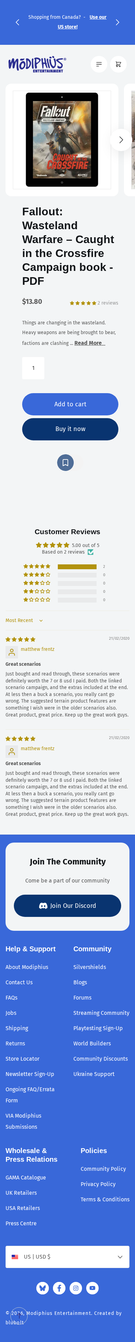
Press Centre (21, 1223)
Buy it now (70, 429)
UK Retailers (21, 1193)
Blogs (80, 982)
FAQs (11, 997)
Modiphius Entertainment (58, 1313)
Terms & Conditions (105, 1199)
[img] (20, 640)
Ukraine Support (94, 1074)
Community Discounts (100, 1058)
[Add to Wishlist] (70, 462)
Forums (82, 997)
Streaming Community (101, 1013)
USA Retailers (23, 1208)
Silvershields (89, 967)
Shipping (17, 1028)
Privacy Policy (98, 1184)
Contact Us (19, 982)
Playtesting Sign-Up (98, 1028)
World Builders (92, 1043)
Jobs (11, 1013)
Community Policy (103, 1169)
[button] (17, 22)
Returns (15, 1043)
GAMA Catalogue (26, 1177)
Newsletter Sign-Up (30, 1074)
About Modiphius (27, 967)
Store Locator (22, 1058)
